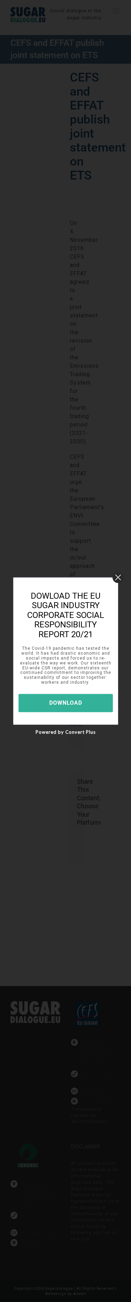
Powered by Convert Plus (66, 732)
